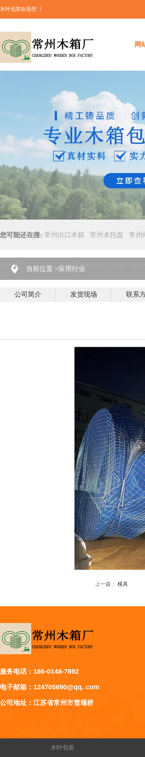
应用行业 (71, 268)
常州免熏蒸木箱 (101, 265)
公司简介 (27, 294)
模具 (122, 584)
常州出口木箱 (64, 235)
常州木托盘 (106, 235)
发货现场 (83, 294)
